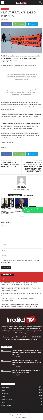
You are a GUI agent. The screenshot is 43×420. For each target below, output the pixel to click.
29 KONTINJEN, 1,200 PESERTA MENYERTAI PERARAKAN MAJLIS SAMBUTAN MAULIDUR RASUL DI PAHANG (19, 284)
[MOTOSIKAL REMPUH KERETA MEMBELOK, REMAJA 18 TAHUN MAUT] (6, 373)
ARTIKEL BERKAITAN (15, 195)
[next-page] (23, 217)
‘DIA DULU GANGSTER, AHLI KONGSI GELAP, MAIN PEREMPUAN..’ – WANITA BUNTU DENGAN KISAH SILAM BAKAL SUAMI (32, 167)
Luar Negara (9, 7)
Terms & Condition (22, 415)
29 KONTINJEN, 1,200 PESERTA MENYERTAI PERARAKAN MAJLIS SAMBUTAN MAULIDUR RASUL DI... (27, 352)
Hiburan (3, 396)
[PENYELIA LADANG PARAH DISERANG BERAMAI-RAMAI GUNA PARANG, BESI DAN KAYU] (6, 363)
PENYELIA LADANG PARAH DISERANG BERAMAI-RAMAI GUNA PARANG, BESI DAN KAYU (20, 289)
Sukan (3, 390)
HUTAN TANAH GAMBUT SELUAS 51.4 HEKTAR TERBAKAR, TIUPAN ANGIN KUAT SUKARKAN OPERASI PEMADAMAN (19, 305)
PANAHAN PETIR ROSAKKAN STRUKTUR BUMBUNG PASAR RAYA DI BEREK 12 (19, 300)
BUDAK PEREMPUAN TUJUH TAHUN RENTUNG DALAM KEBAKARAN (10, 165)
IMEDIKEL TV (21, 187)
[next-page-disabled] (4, 279)
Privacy (31, 415)
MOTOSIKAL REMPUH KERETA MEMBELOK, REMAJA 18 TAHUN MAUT (21, 294)
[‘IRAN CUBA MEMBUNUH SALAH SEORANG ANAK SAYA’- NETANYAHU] (21, 203)
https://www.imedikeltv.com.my (21, 189)
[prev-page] (20, 217)
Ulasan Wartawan (6, 405)
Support (12, 415)
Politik (3, 402)
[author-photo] (21, 180)
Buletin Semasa (5, 387)
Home (2, 7)
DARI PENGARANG (29, 195)
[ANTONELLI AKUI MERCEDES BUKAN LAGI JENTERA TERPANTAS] (35, 203)
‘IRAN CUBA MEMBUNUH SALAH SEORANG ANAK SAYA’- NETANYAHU (21, 210)
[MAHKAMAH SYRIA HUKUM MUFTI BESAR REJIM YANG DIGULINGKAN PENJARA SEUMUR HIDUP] (7, 203)
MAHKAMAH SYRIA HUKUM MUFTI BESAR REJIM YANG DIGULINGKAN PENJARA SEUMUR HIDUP (7, 211)
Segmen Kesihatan (6, 399)
